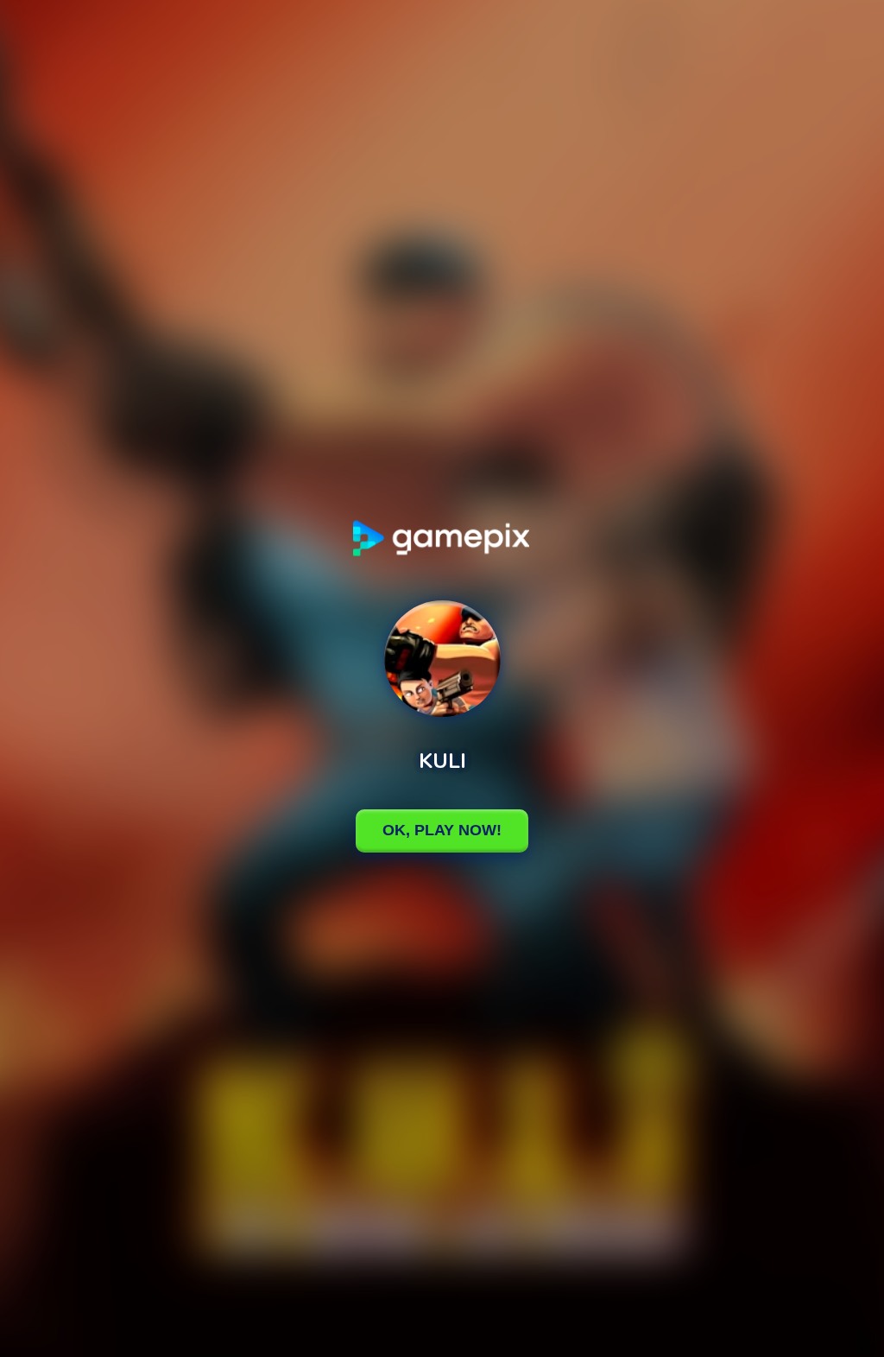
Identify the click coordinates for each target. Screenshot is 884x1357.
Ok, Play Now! (442, 830)
